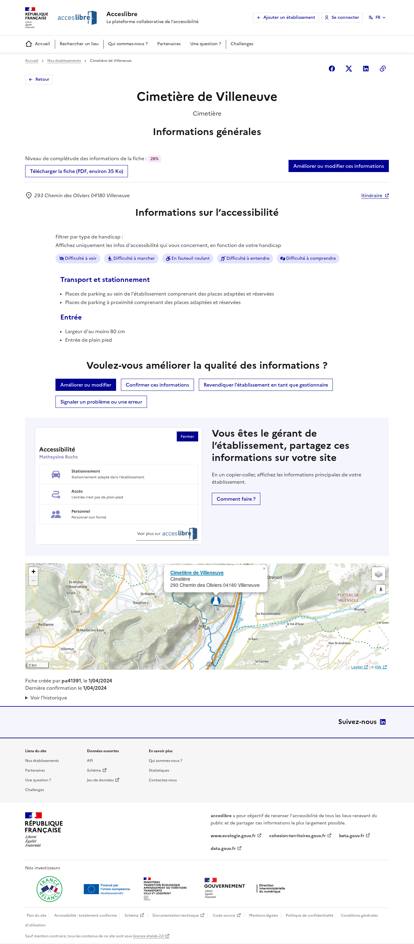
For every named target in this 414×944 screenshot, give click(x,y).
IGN (378, 666)
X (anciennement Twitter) (349, 69)
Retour (42, 79)
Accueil (42, 44)
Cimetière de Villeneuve (197, 572)
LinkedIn (383, 722)
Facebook (332, 69)
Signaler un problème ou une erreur (101, 401)
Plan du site (36, 915)
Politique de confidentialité (309, 915)
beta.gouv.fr (351, 836)
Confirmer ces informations (157, 384)
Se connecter (345, 17)
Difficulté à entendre (247, 258)
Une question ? (205, 44)
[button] (264, 568)
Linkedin (366, 69)
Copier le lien (383, 69)
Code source (224, 915)
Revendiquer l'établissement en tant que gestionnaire (266, 384)
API (90, 760)
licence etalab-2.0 (148, 936)
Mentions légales (263, 915)
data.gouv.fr (223, 848)
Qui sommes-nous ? (128, 44)
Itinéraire (371, 195)
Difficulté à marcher (134, 258)
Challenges (242, 44)
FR (378, 17)
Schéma (94, 770)
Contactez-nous (163, 780)
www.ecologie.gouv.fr (233, 836)
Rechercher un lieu (79, 44)
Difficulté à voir (81, 258)
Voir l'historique (48, 697)
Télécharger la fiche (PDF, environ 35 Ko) (76, 171)
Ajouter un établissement (289, 17)
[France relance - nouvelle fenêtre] (49, 889)
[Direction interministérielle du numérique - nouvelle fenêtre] (246, 888)
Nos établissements (64, 60)
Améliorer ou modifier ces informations (338, 166)
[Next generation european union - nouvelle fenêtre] (107, 889)
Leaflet (356, 666)
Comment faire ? (236, 498)
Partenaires (169, 44)
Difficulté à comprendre (311, 258)
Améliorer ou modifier (85, 384)
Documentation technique (175, 915)
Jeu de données (100, 780)
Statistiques (159, 770)
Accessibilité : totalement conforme (85, 915)
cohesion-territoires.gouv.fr (297, 836)
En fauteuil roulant (191, 258)
